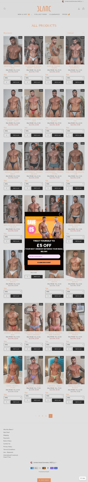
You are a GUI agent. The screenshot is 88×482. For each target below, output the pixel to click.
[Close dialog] (61, 214)
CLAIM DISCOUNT (44, 262)
